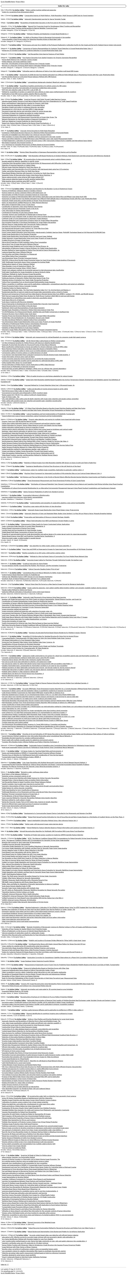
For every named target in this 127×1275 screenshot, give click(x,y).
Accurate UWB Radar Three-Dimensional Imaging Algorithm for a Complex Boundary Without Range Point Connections (60, 689)
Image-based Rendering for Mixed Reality (15, 1059)
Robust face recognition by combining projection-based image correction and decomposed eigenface (34, 1136)
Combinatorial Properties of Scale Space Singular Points (20, 212)
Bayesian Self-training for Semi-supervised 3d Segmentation (21, 842)
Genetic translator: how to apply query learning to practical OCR (23, 784)
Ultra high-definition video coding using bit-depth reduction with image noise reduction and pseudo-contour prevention (40, 399)
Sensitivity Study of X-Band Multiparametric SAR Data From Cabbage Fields (26, 579)
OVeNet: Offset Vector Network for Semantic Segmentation (21, 878)
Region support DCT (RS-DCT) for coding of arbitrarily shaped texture (24, 395)
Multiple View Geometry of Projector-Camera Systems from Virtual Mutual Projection (29, 1122)
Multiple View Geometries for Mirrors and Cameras (19, 1120)
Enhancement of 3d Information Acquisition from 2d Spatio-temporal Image (26, 1049)
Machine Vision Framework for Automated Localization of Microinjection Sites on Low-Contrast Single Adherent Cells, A (63, 473)
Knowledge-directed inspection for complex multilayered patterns (23, 738)
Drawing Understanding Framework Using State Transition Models (23, 1043)
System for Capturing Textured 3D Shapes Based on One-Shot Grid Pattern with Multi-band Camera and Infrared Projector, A (42, 952)
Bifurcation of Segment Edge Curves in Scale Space (18, 205)
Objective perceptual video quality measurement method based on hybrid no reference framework (34, 1253)
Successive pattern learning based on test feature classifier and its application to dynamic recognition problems (38, 1004)
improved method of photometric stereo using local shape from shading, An (26, 915)
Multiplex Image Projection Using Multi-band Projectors (20, 1124)
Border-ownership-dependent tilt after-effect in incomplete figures (23, 105)
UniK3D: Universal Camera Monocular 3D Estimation (19, 900)
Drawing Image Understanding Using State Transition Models (21, 1041)
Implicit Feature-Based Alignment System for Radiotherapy (21, 575)
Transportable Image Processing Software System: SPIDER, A (21, 757)
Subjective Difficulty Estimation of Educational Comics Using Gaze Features (26, 592)
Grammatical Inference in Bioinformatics (36, 495)
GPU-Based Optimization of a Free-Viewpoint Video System (21, 640)
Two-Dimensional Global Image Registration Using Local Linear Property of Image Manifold (31, 322)
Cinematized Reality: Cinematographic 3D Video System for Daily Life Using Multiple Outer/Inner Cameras (36, 638)
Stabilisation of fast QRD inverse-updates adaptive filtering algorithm (24, 94)
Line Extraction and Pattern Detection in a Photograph (19, 254)
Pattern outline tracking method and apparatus (41, 10)
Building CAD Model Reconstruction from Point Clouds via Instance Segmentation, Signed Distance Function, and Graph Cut (41, 599)
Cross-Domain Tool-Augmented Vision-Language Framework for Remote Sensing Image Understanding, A (36, 355)
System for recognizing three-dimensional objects (18, 12)
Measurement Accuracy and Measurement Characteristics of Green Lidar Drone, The (29, 117)
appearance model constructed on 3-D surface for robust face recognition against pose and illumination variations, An (61, 656)
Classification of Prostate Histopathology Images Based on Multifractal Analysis (27, 601)
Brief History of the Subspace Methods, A (15, 774)
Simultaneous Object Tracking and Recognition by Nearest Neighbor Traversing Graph (29, 28)
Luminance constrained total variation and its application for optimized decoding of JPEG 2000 (32, 361)
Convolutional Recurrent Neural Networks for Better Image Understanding (47, 573)
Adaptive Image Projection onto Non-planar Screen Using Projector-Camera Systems (29, 1100)
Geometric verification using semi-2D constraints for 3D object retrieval (25, 1243)
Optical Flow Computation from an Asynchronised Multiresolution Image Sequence (28, 282)
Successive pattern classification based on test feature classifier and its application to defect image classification (38, 1002)
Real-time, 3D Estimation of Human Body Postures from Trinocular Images (26, 64)
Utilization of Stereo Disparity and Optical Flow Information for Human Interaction (28, 1209)
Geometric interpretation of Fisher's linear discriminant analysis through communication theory (33, 786)
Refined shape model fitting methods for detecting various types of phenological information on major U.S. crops (38, 716)
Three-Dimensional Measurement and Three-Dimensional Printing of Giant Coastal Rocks (56, 481)
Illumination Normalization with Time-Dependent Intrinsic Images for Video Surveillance (30, 1057)
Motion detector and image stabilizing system (16, 62)
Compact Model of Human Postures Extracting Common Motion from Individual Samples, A (58, 683)
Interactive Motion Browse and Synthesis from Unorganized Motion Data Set (26, 986)
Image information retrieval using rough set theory (18, 357)
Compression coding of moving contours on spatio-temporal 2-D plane (24, 353)
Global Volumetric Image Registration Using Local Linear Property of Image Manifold (29, 238)
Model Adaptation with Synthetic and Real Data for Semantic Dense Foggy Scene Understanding (33, 872)
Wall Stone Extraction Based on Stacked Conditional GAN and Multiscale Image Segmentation (32, 625)
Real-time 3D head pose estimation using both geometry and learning (24, 1193)
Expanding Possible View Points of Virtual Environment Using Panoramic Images (27, 1053)
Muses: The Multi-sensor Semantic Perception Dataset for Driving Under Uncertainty (29, 876)
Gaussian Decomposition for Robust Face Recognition (19, 1112)
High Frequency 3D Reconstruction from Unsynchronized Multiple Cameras (26, 1116)
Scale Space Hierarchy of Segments (13, 300)
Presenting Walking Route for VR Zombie (15, 991)
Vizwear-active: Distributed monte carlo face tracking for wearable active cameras (28, 1213)
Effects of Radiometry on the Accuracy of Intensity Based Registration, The (26, 931)
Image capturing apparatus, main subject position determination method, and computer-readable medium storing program (67, 588)
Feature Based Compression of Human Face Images (18, 528)
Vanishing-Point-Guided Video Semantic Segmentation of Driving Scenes (25, 902)
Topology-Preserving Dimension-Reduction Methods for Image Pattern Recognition (28, 316)
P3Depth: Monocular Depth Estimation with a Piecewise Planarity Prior (25, 880)
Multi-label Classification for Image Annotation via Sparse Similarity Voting (26, 272)
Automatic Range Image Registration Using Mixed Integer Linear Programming (53, 510)
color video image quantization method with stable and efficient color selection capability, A (31, 1023)
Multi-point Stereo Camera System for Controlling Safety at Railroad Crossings (27, 1185)
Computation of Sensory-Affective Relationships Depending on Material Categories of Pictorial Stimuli (34, 603)
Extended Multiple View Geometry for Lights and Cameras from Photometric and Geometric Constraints (35, 1110)
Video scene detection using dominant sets (15, 919)
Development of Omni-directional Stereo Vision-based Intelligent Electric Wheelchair (29, 1169)
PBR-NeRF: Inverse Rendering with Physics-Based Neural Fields (22, 882)
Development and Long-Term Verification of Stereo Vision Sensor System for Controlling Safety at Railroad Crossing (39, 1167)
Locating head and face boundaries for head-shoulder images (21, 530)
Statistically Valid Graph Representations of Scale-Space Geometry (23, 308)
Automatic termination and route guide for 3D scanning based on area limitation (47, 989)
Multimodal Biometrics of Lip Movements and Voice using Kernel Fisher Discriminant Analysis (32, 792)
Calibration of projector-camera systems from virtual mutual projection (25, 1102)
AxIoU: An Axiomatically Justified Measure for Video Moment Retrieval (25, 203)
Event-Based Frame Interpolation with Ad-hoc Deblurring (20, 852)
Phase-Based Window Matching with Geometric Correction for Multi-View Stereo (28, 173)
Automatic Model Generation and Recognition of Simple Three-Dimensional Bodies (28, 201)
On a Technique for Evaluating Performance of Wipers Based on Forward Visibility (28, 145)
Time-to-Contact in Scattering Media (14, 1148)
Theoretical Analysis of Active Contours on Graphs (18, 892)
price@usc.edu (8, 1271)
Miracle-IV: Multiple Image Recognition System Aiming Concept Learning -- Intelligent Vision (32, 1183)
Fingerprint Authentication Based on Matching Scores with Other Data (46, 968)
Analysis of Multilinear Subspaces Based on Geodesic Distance (22, 191)
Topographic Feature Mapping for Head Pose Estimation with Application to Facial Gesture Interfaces (34, 1205)
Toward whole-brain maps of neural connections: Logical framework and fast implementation (32, 416)
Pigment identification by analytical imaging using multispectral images (49, 1013)
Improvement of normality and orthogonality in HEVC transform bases (24, 393)
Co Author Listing (18, 10)
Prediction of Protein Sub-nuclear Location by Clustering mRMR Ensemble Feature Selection (53, 835)
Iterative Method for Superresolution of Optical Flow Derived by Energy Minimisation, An (30, 250)
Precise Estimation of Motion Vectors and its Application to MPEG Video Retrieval (28, 365)
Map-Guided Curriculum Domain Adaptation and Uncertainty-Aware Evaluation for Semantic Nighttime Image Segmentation (42, 870)
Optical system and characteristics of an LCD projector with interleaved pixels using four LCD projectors (35, 169)
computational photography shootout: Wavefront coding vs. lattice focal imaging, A (54, 82)
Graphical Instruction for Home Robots (35, 564)
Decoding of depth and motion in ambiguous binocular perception (23, 107)
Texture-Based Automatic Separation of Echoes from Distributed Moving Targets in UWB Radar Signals (35, 720)
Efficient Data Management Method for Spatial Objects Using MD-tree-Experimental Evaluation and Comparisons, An (40, 1045)
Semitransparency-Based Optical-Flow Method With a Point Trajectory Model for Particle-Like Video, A (35, 441)
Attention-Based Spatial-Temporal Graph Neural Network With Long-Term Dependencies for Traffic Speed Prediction (39, 101)
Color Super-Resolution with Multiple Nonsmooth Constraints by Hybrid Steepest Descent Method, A (54, 762)
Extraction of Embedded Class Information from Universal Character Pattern (26, 135)
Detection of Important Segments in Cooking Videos (18, 165)
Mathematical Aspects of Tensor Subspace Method (18, 264)
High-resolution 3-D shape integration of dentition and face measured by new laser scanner (31, 137)
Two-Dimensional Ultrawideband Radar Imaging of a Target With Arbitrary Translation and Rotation (34, 724)
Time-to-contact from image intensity (14, 1146)
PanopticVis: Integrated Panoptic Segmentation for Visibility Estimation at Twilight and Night (31, 435)
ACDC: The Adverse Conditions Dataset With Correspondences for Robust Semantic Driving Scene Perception (63, 838)
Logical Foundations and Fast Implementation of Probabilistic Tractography (51, 414)
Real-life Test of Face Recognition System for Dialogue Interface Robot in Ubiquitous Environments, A (34, 1132)
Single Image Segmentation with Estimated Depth (18, 806)
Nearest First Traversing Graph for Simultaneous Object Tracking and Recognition (54, 26)
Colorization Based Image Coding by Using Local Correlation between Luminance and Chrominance (34, 351)
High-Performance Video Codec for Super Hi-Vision (18, 391)
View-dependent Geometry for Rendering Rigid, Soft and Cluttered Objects (26, 1089)
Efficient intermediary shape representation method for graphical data (25, 1047)
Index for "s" (5, 1264)
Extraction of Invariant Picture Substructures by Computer (20, 226)
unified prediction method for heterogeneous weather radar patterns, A (25, 449)
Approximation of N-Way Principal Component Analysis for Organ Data (25, 195)
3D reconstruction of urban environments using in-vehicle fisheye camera (47, 159)
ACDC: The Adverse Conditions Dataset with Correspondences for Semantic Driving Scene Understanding (35, 840)
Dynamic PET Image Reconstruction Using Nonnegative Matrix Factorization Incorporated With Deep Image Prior (57, 984)
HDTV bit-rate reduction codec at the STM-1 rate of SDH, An (21, 90)
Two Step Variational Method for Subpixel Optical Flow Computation (24, 320)
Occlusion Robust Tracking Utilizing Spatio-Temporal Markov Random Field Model (28, 1073)
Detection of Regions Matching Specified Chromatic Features (21, 1039)
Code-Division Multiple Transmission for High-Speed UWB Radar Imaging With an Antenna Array (33, 693)
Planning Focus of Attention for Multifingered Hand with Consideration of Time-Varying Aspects (32, 755)
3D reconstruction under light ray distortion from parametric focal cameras (51, 1096)
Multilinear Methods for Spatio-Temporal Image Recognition (21, 274)
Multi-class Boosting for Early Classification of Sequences (20, 790)
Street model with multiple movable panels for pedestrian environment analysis (27, 740)
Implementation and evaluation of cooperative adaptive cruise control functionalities (57, 503)
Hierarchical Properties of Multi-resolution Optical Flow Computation (24, 242)
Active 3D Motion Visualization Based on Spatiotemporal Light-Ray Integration (27, 1098)
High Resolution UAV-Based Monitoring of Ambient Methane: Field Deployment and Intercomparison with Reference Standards (69, 156)
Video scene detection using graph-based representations (20, 921)
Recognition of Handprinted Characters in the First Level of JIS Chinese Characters (46, 23)
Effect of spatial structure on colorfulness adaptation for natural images (49, 376)
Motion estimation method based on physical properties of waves (23, 427)
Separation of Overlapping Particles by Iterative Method (20, 1199)
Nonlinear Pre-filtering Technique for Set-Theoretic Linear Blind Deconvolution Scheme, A (31, 766)
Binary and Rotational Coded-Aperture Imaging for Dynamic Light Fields (25, 103)
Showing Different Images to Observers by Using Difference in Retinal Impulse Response (30, 1140)
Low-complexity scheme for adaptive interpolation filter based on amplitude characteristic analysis (34, 1251)
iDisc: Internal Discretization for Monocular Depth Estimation (21, 864)
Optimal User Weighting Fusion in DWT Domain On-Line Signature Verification (27, 577)
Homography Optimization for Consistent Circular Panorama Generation (25, 607)
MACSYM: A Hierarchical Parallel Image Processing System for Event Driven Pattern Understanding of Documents (38, 260)
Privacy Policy (20, 2)
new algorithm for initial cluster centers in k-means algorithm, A (50, 546)
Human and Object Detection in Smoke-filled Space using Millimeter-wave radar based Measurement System (37, 139)
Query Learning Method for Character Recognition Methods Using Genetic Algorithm (29, 798)
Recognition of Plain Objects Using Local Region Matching (20, 976)
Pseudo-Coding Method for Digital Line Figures (17, 590)
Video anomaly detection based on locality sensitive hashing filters (23, 179)
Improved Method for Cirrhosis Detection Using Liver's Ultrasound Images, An (49, 385)
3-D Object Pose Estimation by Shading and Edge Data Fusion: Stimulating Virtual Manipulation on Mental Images (38, 410)
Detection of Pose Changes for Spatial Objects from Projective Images (24, 929)
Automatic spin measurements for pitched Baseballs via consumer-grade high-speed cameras (56, 337)
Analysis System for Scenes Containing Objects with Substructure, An (24, 193)
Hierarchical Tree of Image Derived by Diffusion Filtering (20, 244)
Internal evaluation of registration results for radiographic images (23, 933)
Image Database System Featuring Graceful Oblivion (37, 961)
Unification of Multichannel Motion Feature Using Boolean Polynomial (24, 324)
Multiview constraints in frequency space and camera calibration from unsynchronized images (32, 1126)
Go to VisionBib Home (8, 2)
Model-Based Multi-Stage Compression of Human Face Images (22, 532)
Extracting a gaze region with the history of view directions (42, 506)
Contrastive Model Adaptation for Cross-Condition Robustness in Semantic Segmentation (30, 846)
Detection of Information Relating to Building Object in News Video (23, 1037)
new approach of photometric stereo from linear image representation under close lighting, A (32, 1130)
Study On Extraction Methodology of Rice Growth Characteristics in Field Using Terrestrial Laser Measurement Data (39, 978)
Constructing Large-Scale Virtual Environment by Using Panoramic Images (26, 1025)
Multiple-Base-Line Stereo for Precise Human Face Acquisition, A (23, 674)
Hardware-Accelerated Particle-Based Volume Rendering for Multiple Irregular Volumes (57, 633)
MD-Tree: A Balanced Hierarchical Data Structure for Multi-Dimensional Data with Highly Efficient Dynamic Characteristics (41, 1067)
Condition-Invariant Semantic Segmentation (16, 844)
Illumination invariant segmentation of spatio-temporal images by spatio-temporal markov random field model (37, 1055)
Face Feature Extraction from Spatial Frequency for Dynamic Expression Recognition (50, 58)
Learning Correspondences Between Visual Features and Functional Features (26, 1181)
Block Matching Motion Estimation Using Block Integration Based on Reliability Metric (30, 349)
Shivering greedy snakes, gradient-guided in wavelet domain (21, 538)
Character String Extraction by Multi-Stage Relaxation (37, 131)
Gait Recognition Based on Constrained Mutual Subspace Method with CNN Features (29, 77)
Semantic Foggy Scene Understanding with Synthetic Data (20, 888)
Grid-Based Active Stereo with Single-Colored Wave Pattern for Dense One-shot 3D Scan (57, 944)
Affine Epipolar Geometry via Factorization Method (18, 1157)
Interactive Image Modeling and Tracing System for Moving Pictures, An (25, 246)
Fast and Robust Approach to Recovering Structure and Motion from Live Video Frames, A (31, 1171)
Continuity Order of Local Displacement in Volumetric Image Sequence (25, 218)
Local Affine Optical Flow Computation (14, 256)
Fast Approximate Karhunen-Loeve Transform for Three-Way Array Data (25, 228)
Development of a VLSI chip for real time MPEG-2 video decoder (22, 109)
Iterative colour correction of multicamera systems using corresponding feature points (30, 1249)
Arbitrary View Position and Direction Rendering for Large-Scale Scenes (51, 1019)
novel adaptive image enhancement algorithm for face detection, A (23, 1071)
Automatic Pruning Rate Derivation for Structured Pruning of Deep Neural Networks (29, 345)
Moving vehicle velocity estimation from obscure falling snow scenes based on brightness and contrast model (37, 429)
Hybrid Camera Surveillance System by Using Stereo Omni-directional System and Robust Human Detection (36, 1175)
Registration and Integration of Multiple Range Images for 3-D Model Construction (28, 1197)
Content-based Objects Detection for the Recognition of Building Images (25, 1031)
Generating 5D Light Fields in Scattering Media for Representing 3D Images (26, 1114)
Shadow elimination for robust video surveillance (17, 1083)
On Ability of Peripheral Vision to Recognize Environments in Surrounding (46, 37)
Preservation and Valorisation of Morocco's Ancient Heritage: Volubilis (46, 517)
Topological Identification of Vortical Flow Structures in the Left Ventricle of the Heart (53, 466)
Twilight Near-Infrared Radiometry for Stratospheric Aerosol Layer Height (25, 318)
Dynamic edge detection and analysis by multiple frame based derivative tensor (54, 419)
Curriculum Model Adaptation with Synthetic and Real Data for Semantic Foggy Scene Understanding (34, 848)
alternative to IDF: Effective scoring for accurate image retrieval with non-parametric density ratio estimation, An (38, 1237)
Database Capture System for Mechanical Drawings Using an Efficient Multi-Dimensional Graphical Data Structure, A (39, 1035)
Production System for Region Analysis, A (15, 288)
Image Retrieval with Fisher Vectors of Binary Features (19, 1247)
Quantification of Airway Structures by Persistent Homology (21, 644)
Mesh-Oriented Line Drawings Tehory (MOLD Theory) (19, 268)
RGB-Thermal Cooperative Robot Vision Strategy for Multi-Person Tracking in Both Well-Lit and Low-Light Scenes (38, 296)
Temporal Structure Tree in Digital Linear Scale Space (19, 314)
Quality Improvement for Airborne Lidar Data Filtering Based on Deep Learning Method (30, 623)
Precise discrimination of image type (14, 621)
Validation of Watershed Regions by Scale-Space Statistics (20, 328)
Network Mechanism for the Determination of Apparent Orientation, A (25, 119)
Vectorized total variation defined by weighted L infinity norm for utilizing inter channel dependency (34, 369)
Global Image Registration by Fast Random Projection (19, 234)
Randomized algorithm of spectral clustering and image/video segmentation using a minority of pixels (35, 292)
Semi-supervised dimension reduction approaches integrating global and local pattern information (33, 917)
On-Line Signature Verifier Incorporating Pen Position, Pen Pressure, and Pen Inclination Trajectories (34, 566)
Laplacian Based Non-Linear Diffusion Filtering (17, 252)
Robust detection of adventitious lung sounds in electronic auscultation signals (27, 298)
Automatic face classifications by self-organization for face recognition (24, 1163)
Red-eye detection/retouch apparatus (14, 676)
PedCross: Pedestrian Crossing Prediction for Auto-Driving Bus (22, 121)
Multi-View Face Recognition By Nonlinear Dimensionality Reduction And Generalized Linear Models (34, 1187)
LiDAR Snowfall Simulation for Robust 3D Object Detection (20, 868)
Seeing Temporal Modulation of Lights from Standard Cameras (43, 492)
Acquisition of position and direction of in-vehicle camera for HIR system (43, 86)
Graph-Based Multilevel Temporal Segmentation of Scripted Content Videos (26, 913)
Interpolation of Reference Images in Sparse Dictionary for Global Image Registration (29, 248)
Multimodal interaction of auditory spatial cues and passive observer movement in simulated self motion (36, 670)
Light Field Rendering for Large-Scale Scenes (16, 1063)
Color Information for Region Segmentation (16, 210)
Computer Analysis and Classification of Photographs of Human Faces (24, 214)
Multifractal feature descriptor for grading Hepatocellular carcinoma (24, 619)
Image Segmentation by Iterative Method (15, 1177)
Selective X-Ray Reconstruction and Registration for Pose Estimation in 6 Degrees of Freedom (32, 935)
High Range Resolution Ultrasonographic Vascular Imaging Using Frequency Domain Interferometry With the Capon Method (42, 701)
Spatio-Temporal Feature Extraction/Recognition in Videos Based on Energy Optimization (30, 443)
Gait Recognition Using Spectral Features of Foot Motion (46, 54)
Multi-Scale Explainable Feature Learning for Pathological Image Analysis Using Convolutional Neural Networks (38, 747)
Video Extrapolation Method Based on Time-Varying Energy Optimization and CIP (28, 453)
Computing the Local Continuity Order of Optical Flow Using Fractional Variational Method (31, 216)
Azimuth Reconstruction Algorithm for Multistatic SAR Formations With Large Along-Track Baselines (52, 831)
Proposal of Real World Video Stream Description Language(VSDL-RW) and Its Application (31, 1077)
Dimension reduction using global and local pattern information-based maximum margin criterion (33, 911)
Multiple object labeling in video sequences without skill (20, 672)
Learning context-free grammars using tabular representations (22, 497)
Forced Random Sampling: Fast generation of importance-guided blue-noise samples (29, 88)
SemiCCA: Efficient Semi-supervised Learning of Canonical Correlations (25, 804)
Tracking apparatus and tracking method (15, 722)
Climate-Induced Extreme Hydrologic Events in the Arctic (20, 208)
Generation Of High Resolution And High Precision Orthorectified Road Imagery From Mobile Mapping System (37, 605)
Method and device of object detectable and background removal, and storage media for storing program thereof (38, 668)
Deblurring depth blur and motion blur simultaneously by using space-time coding (28, 1104)
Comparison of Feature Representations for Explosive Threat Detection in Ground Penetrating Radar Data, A (57, 48)
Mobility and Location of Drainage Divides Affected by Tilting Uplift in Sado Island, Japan (57, 940)
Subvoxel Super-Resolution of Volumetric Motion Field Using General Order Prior (28, 310)
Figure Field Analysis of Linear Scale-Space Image (18, 230)
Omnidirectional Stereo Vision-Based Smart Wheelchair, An (21, 1189)
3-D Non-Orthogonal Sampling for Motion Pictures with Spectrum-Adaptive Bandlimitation (31, 343)
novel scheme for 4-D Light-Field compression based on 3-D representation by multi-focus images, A (34, 712)
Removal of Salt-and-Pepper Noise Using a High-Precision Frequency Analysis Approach (30, 950)
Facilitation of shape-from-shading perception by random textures (23, 113)
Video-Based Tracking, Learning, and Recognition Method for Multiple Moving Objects (30, 455)
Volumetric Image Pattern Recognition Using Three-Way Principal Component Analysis (30, 330)
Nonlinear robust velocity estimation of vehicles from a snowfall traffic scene (26, 431)
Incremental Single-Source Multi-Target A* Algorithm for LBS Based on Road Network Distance (32, 1061)
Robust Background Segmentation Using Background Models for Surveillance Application (56, 1232)
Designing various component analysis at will (16, 776)
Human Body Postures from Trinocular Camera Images (19, 60)
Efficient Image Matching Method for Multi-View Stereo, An (21, 167)
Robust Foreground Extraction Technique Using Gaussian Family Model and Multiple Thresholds (32, 646)
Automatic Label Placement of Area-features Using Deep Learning (44, 597)
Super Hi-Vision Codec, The (10, 397)
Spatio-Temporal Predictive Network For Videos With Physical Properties (25, 447)
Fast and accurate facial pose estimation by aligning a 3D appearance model (26, 662)
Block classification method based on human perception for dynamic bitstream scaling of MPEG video (34, 347)
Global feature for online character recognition (17, 788)
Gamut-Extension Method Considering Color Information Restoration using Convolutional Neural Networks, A (37, 736)
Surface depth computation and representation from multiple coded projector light (28, 1144)
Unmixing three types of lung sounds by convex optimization (21, 326)
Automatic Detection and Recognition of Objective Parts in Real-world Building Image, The (31, 1021)
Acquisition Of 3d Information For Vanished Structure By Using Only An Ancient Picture (50, 636)
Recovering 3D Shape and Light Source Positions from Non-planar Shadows (26, 1134)
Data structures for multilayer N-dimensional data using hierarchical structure (27, 1033)
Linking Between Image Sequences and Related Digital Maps (21, 1065)
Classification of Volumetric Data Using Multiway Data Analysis (22, 207)
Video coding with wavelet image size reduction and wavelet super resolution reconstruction (32, 401)
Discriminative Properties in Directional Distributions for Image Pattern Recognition (29, 222)
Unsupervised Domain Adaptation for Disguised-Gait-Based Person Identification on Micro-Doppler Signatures (37, 726)
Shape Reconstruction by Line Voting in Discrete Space (19, 306)
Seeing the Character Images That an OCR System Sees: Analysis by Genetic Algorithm (29, 802)
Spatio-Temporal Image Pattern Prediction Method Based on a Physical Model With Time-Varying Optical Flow (37, 445)
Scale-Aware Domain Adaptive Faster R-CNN (16, 886)
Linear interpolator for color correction (14, 708)
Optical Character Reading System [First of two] (43, 569)
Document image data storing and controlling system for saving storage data (26, 111)
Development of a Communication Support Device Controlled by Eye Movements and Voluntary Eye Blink (58, 813)
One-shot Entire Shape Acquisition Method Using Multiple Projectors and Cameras (28, 948)
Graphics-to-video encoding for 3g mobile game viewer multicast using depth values (29, 699)
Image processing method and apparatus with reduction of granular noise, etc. (27, 611)
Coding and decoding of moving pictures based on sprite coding (47, 389)
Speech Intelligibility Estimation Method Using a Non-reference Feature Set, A (52, 820)
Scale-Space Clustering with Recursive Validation (17, 302)
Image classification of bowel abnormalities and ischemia (20, 705)
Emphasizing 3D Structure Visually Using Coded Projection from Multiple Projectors (29, 1108)
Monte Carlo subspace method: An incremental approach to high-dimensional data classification (33, 270)
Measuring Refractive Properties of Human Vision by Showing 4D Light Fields (26, 1118)
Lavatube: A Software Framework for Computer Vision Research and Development (28, 1179)
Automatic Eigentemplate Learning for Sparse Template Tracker (45, 19)
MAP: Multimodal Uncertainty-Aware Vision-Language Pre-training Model (26, 262)
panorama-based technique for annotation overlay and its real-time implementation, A (30, 1191)
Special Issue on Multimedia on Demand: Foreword (18, 367)
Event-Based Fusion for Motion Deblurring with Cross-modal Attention (24, 854)
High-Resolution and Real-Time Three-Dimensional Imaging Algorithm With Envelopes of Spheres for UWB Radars (39, 703)
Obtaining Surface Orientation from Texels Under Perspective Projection (25, 280)
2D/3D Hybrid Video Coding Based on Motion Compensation (45, 341)
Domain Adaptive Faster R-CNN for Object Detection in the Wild (22, 850)
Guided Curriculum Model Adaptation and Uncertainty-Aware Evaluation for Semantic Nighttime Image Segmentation (40, 862)
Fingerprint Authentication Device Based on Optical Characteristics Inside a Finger (28, 970)
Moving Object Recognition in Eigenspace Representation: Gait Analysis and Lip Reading (48, 152)
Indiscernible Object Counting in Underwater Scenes (19, 866)
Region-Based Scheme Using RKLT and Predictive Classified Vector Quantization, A (28, 536)
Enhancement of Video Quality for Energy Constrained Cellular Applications (45, 524)
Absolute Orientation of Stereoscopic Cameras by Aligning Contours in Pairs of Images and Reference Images (62, 927)
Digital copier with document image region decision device (44, 824)
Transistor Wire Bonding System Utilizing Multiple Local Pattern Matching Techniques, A (30, 742)
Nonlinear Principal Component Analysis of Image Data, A (20, 794)
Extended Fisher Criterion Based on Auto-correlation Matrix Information (25, 780)
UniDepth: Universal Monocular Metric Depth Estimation (20, 894)
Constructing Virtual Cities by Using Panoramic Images (19, 1027)
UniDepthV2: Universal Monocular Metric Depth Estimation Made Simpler (26, 896)
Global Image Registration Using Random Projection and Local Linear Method (27, 236)
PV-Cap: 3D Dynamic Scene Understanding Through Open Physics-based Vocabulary (29, 437)
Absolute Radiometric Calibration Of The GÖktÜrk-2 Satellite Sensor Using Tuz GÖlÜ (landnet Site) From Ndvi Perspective (64, 907)
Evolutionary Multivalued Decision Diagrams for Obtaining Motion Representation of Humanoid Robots (35, 133)
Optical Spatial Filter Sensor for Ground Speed (17, 363)
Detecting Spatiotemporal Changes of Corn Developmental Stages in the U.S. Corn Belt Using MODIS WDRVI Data (38, 695)
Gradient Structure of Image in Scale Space (16, 240)
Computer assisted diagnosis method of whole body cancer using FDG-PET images (28, 658)
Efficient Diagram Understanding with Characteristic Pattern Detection (25, 224)
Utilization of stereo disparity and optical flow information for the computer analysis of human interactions (36, 1211)
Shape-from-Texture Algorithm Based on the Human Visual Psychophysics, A (26, 123)
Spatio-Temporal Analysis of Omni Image (15, 1085)
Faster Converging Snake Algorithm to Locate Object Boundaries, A (23, 526)
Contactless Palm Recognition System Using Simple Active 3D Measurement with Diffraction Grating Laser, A (37, 163)
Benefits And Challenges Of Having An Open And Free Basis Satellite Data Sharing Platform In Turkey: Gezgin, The (38, 909)
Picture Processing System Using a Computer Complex (19, 286)
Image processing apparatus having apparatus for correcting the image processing (28, 359)
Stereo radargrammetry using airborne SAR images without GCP (22, 177)
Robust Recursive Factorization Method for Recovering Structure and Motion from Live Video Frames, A (61, 1228)
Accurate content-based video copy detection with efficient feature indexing (53, 1235)
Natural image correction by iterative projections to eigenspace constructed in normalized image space (35, 1128)
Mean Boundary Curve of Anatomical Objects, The (18, 266)
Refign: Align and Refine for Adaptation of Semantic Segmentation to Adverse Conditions (30, 884)
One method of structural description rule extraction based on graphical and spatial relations (32, 1075)
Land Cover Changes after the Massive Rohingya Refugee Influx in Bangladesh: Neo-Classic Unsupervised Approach (39, 615)
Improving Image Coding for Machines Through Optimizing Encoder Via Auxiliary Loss (54, 560)
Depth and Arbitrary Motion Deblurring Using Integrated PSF (21, 1106)
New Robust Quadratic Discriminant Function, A (17, 143)
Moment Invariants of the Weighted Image (41, 1222)
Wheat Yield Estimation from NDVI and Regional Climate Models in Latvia (50, 521)
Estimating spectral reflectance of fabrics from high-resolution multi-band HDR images (50, 71)
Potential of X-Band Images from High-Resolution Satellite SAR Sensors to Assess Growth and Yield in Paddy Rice (60, 463)
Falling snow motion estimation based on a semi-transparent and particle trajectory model (31, 423)
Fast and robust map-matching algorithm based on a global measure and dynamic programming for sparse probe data (40, 697)
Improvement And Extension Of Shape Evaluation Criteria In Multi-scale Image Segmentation (32, 613)
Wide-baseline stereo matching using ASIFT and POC (19, 181)
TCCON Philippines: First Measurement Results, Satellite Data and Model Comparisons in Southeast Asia (35, 312)
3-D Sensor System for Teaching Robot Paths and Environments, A (42, 751)
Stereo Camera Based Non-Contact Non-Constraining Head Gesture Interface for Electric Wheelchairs (34, 1203)
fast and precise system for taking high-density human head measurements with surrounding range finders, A (37, 664)
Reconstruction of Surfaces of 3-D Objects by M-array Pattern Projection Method (46, 997)
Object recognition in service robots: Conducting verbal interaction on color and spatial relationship (34, 972)
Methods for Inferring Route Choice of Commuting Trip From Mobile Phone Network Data (59, 556)
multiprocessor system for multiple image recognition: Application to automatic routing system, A (52, 470)
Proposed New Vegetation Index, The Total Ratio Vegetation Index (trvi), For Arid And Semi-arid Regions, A (36, 290)
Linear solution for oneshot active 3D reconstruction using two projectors (25, 946)
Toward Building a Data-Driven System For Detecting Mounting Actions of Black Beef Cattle (31, 39)
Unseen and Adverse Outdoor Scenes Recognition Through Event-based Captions (28, 451)
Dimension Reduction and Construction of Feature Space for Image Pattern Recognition (30, 220)
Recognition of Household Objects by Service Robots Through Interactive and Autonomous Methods (34, 974)
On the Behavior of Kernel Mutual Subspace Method (19, 796)
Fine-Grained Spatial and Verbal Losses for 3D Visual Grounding (22, 856)
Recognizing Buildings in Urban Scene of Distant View (19, 1079)
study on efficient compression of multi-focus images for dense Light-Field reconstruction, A (31, 718)
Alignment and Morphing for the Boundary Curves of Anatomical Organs (48, 189)
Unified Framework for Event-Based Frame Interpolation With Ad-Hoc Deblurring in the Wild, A (32, 898)
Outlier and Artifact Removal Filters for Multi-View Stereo (20, 171)
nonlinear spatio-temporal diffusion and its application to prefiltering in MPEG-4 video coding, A (52, 1010)
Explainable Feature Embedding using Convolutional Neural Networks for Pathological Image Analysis (62, 745)
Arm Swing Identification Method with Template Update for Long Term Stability (27, 1239)
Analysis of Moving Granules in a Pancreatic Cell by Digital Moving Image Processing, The (31, 1159)
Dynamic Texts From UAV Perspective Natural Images (19, 421)
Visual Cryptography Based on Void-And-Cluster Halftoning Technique (24, 1257)
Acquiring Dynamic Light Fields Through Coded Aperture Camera (45, 99)
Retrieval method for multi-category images (16, 800)
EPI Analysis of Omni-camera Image (13, 1051)
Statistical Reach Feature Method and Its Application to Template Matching (26, 1201)
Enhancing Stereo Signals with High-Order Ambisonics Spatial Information (25, 660)
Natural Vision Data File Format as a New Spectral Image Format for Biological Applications (54, 584)
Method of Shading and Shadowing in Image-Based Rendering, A (47, 34)
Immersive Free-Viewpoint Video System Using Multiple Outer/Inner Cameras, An (28, 642)
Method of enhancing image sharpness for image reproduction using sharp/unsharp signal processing (34, 710)
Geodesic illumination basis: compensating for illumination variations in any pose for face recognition (34, 666)
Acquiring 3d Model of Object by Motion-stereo (36, 1155)
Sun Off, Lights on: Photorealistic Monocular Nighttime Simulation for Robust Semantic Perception (33, 890)
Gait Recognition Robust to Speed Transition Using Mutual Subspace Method (26, 782)
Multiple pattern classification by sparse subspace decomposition (23, 276)
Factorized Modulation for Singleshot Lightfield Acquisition (21, 115)
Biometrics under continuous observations (34, 772)
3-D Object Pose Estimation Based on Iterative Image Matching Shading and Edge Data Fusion (55, 408)
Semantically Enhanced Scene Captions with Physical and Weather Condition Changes (29, 439)
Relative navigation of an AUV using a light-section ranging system (43, 553)
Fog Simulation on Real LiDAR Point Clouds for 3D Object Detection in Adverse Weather (30, 858)
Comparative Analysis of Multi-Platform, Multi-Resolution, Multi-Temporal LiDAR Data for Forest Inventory (59, 15)
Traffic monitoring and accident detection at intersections (20, 1087)
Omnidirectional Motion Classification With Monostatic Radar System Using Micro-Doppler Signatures (35, 714)
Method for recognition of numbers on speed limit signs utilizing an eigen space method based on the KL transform (39, 92)
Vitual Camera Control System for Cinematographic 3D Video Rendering (25, 648)
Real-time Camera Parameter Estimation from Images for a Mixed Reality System (28, 1195)
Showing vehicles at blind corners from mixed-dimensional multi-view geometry (28, 1142)
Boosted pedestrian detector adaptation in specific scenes (20, 161)
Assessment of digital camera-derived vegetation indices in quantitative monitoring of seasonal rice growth (36, 691)
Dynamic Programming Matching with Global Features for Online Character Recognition (30, 778)
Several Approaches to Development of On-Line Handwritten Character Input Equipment (30, 304)
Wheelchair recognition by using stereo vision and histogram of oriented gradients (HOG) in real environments (37, 1215)
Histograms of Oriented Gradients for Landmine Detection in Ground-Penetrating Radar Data (32, 50)
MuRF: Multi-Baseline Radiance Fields (14, 874)
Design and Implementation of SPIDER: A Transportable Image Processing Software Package (31, 753)
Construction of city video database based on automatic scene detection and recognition (30, 1029)
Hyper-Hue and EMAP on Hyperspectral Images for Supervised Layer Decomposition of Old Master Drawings (57, 549)
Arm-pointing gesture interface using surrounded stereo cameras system (25, 1161)
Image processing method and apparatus (15, 609)
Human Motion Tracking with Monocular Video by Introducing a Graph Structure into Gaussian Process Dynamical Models (41, 1245)
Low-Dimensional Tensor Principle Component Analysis (19, 258)
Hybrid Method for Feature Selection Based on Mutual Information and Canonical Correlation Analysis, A (60, 828)
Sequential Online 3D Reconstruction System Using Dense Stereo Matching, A (27, 175)
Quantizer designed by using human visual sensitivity (19, 1255)
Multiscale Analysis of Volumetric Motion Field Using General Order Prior (25, 278)
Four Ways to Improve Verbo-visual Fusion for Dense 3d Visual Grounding (25, 860)
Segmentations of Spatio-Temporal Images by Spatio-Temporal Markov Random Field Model (31, 1081)
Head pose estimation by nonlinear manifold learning (19, 1173)
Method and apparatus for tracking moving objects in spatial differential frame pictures (30, 1069)
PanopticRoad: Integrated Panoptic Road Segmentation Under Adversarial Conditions (29, 433)
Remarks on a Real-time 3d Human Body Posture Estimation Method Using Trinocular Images (32, 66)
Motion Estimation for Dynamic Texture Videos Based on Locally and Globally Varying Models (32, 425)
